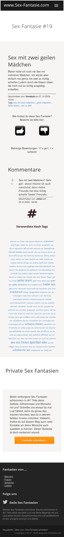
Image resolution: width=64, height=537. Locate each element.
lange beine (34, 291)
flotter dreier (14, 105)
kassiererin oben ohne (47, 288)
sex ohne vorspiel (31, 338)
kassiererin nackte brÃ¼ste (28, 288)
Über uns (19, 529)
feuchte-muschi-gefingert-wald (28, 266)
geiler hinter (37, 281)
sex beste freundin (38, 328)
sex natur (20, 338)
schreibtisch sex (36, 321)
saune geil (18, 317)
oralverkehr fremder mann (27, 306)
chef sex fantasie (40, 252)
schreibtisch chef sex (21, 321)
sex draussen (50, 328)
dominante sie (29, 256)
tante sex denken (21, 347)
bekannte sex (39, 248)
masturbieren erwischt (21, 299)
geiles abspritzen (19, 284)
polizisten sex (13, 310)
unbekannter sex (37, 350)
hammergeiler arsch (35, 285)
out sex (40, 306)
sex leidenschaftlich (21, 335)
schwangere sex (48, 321)
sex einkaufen (15, 331)
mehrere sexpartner (37, 299)
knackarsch (16, 292)
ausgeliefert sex (48, 245)
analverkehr (48, 241)
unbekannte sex (21, 350)
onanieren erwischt (34, 303)
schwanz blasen (34, 324)
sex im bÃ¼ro (43, 331)
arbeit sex (24, 245)
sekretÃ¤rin (48, 324)
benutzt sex (49, 248)
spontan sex (38, 342)
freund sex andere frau (17, 277)
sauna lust (38, 313)
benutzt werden (15, 251)
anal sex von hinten (17, 241)
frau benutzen (45, 266)
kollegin (26, 292)
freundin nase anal (33, 277)
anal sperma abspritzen (34, 241)
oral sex (13, 306)
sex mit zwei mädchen (24, 102)
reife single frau (19, 313)
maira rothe (26, 296)
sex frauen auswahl (29, 331)
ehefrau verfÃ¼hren (40, 263)
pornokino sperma (42, 310)
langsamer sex (45, 292)
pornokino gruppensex (27, 310)
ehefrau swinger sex (24, 263)
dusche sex (39, 256)
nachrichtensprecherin (18, 303)
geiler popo (46, 281)
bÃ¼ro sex (28, 248)
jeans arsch (13, 288)
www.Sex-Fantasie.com (26, 5)
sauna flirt (29, 313)
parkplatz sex (49, 306)
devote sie (51, 252)
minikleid (48, 299)
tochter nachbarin (49, 347)
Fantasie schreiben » (34, 440)
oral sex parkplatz (47, 303)
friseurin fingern (46, 277)
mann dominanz (45, 296)
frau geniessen (32, 270)
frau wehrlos (23, 273)
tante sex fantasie (35, 347)
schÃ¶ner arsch (29, 317)
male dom (35, 296)
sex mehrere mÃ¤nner (38, 334)
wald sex (48, 350)
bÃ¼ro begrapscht (16, 248)
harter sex (49, 284)
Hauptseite (8, 529)
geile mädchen (44, 102)
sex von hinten (20, 342)
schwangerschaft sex (16, 324)
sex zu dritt (26, 105)
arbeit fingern (15, 245)
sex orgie (42, 338)
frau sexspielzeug (44, 270)
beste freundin (28, 252)
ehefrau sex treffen (37, 259)
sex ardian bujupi (24, 328)
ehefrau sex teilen (22, 259)
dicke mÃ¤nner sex (16, 256)
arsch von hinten (35, 245)
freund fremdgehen (47, 273)
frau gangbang (20, 270)
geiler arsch (24, 280)
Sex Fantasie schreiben (36, 529)
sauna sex (46, 313)
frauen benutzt (33, 273)
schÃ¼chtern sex (41, 317)
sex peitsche (51, 338)
